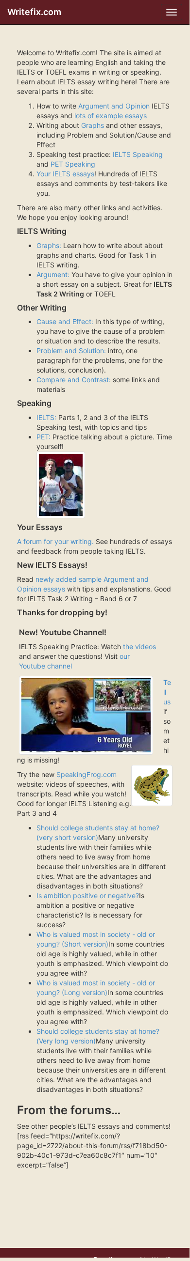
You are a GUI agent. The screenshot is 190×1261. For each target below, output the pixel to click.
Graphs (92, 125)
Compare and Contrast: (73, 379)
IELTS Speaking (137, 154)
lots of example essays (110, 115)
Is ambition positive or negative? (87, 895)
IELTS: (46, 417)
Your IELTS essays (65, 174)
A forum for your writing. (56, 541)
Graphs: (48, 245)
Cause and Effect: (64, 321)
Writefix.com (34, 12)
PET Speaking (73, 164)
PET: (43, 437)
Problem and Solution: (72, 350)
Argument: (52, 274)
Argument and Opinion (114, 106)
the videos (139, 646)
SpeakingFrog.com (86, 774)
